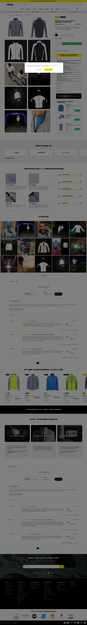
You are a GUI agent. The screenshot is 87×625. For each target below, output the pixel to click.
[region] (44, 68)
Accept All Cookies (48, 69)
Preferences (39, 69)
